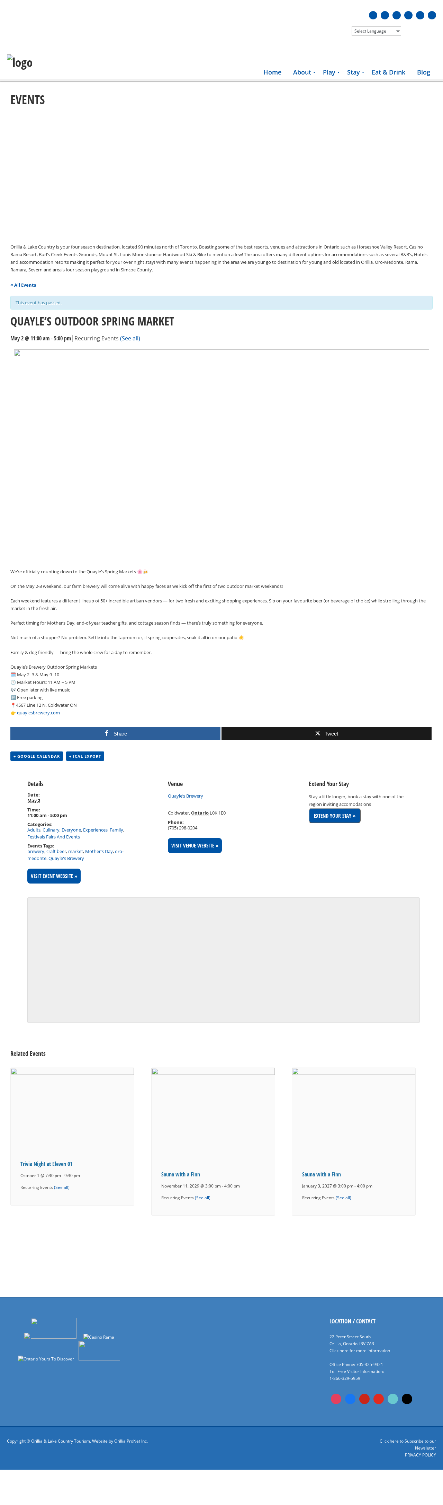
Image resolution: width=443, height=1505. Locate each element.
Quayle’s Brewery (185, 796)
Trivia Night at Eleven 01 (46, 1164)
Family (116, 830)
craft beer (56, 851)
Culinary (51, 830)
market (75, 851)
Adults (33, 830)
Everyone (71, 830)
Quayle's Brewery (66, 858)
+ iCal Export (85, 756)
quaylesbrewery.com (38, 713)
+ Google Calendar (36, 756)
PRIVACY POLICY (420, 1455)
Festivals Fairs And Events (53, 837)
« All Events (23, 285)
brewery (35, 851)
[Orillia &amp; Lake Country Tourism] (20, 62)
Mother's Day (99, 851)
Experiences (95, 830)
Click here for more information (359, 1351)
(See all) (130, 338)
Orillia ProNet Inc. (131, 1441)
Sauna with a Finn (180, 1174)
